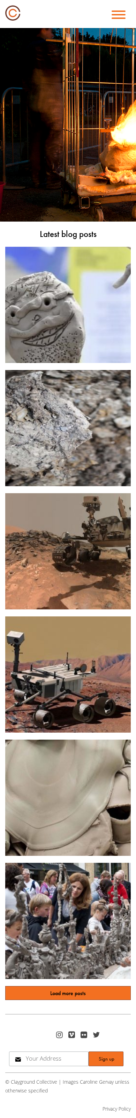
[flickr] (84, 1035)
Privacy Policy (117, 1108)
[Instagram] (60, 1035)
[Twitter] (97, 1035)
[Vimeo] (72, 1035)
